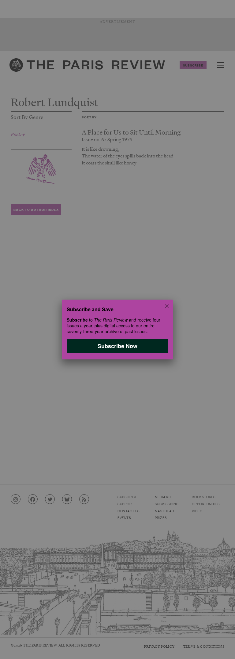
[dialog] (117, 329)
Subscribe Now (117, 346)
